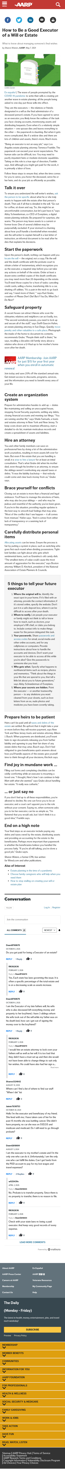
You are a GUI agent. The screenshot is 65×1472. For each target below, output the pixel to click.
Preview (7, 1335)
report (54, 959)
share (44, 959)
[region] (32, 1077)
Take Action (10, 1426)
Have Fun (8, 1434)
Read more (55, 1067)
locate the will (11, 258)
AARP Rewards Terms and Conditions (22, 1458)
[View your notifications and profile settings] (59, 930)
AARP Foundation (13, 1377)
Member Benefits (13, 1353)
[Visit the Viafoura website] (54, 1249)
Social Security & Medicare (20, 1401)
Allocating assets (13, 542)
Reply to (18, 974)
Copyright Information (14, 1460)
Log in (47, 907)
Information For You (16, 1369)
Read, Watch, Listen (14, 1442)
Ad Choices (9, 1462)
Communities (10, 1361)
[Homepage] (25, 4)
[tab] (16, 930)
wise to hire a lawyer (25, 459)
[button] (7, 4)
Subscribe (32, 1329)
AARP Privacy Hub (22, 1453)
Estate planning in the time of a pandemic (31, 870)
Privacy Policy (20, 1335)
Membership (10, 1345)
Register (56, 907)
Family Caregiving (14, 1410)
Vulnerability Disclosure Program (44, 1460)
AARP (22, 48)
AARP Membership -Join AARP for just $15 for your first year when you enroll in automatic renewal (31, 363)
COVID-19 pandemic (15, 95)
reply (9, 959)
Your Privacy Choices (27, 1462)
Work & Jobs (10, 1418)
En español (10, 92)
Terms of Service (41, 1453)
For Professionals (14, 1385)
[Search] (59, 4)
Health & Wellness (14, 1393)
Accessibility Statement (15, 1455)
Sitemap (6, 1453)
